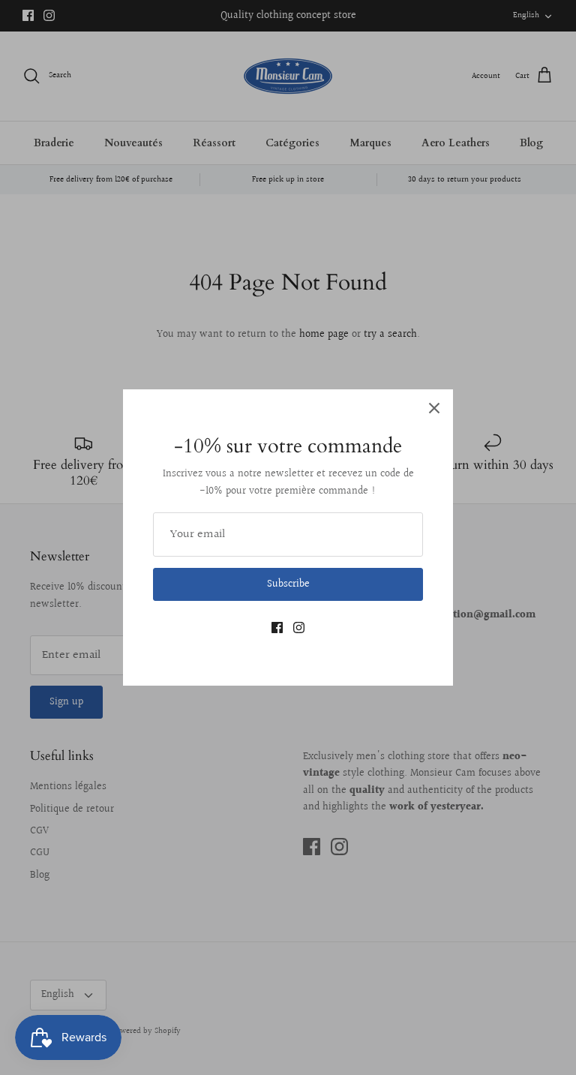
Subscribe (288, 584)
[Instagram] (298, 627)
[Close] (434, 408)
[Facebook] (277, 627)
